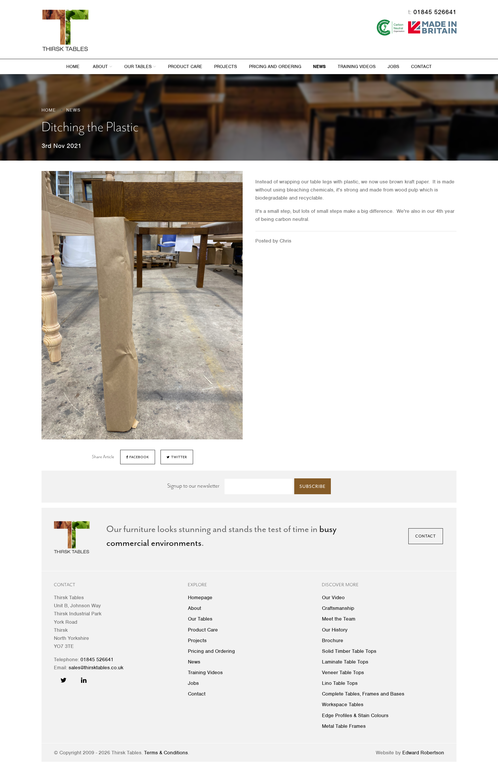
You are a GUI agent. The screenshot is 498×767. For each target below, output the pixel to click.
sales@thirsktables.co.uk (96, 667)
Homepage (200, 597)
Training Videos (357, 66)
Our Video (333, 597)
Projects (225, 66)
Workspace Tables (342, 704)
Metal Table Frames (344, 726)
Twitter (178, 457)
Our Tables (138, 66)
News (319, 66)
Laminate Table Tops (345, 662)
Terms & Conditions (166, 752)
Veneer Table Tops (343, 672)
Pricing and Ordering (275, 66)
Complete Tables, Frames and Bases (363, 694)
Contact (421, 66)
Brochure (332, 640)
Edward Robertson (423, 752)
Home (73, 66)
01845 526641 (434, 12)
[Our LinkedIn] (83, 680)
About (101, 66)
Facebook (139, 457)
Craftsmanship (338, 608)
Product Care (185, 66)
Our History (335, 630)
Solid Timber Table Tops (349, 651)
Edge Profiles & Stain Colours (355, 715)
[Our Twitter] (64, 680)
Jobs (393, 66)
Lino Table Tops (340, 683)
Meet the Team (338, 619)
